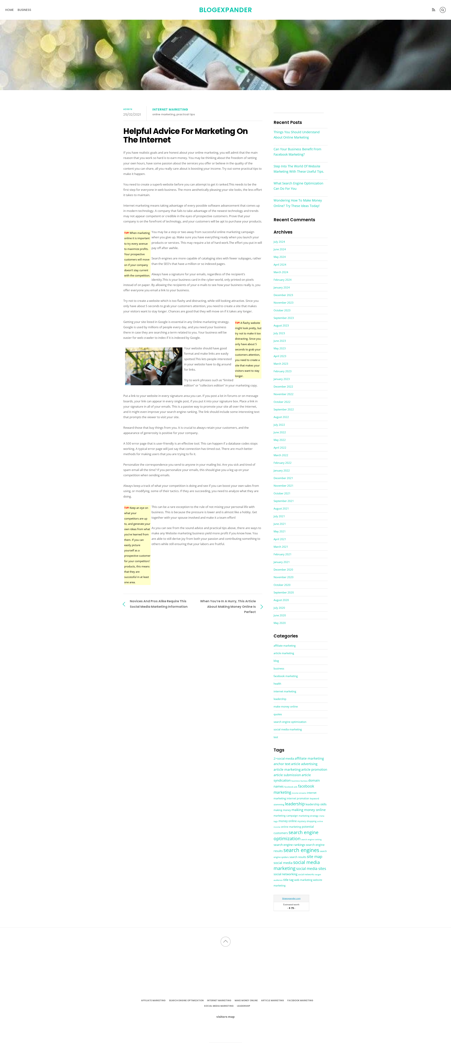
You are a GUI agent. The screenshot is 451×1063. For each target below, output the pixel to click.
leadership (280, 699)
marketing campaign (286, 815)
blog (276, 660)
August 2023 (281, 325)
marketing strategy (309, 815)
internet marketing (170, 109)
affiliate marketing (285, 645)
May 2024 (280, 257)
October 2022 (282, 402)
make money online (286, 706)
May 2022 (280, 440)
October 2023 (282, 310)
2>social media (284, 758)
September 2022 (284, 409)
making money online (309, 809)
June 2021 (280, 524)
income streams (299, 793)
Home (9, 10)
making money (282, 810)
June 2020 (280, 615)
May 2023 (280, 348)
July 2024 (279, 241)
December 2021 (283, 478)
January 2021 (282, 562)
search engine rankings (289, 845)
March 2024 (281, 272)
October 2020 (282, 585)
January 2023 (282, 379)
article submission (287, 775)
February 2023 (283, 371)
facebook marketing (286, 676)
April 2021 (280, 539)
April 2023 (280, 356)
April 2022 (280, 447)
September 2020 (284, 592)
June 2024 (280, 249)
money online (288, 821)
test (276, 737)
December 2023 (283, 295)
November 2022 (284, 394)
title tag (288, 880)
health (277, 683)
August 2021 (281, 508)
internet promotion (298, 798)
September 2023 (284, 318)
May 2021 (280, 531)
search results (297, 857)
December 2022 (283, 386)
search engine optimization (290, 722)
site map (314, 856)
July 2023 (279, 333)
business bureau (299, 780)
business (24, 10)
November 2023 (284, 302)
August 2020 (281, 600)
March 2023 (281, 363)
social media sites (311, 868)
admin (127, 109)
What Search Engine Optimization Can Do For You (298, 186)
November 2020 (284, 577)
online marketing (163, 114)
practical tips (186, 114)
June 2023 (280, 340)
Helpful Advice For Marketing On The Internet (185, 135)
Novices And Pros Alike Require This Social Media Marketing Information (159, 604)
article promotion (314, 769)
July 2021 (279, 516)
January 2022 (282, 470)
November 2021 (284, 485)
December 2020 (283, 569)
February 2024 (283, 279)
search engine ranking (311, 839)
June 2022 (280, 432)
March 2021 (281, 546)
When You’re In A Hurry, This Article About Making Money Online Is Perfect (228, 606)
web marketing (303, 880)
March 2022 (281, 455)
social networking (285, 874)
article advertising (304, 764)
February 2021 (283, 554)
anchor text (282, 764)
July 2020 (279, 607)
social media (283, 863)
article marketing (284, 653)
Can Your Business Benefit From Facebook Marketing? (297, 151)
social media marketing (288, 729)
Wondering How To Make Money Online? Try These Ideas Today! (298, 203)
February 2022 (283, 462)
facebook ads (290, 786)
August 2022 (281, 417)
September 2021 (284, 501)
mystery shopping (306, 821)
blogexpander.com (291, 898)
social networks (306, 874)
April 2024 (280, 264)
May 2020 (280, 623)
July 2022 (279, 424)
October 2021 (282, 493)
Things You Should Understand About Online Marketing (297, 134)
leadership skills (316, 804)
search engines (301, 850)
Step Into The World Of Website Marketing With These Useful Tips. (299, 169)
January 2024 (282, 287)
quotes (278, 714)
